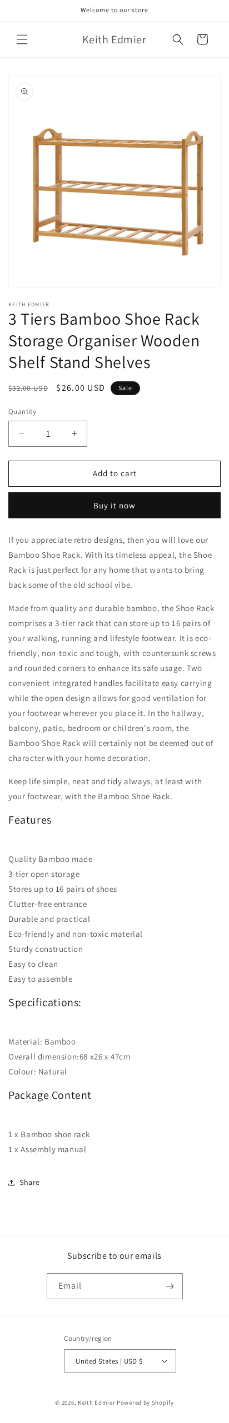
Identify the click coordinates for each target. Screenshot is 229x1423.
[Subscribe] (170, 1286)
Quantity (22, 411)
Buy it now (114, 505)
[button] (22, 39)
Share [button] (29, 1182)
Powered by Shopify (145, 1402)
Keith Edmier (96, 1402)
